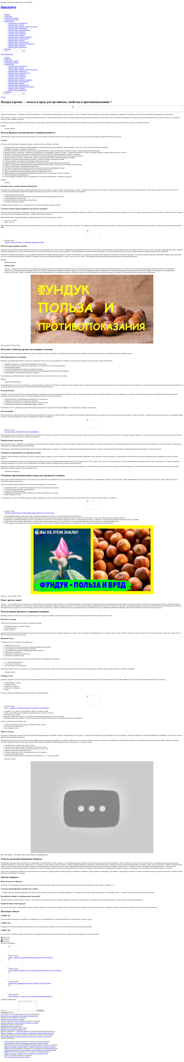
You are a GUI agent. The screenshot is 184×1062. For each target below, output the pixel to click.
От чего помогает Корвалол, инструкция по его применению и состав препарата (34, 970)
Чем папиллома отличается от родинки (17, 1057)
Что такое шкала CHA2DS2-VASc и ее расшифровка (22, 432)
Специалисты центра (11, 20)
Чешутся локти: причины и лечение (12, 1019)
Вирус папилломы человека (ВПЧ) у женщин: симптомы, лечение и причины (30, 1046)
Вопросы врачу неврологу (17, 33)
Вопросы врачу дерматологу (17, 28)
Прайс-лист (8, 16)
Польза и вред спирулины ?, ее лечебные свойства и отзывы (24, 242)
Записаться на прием (11, 18)
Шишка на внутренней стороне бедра (13, 1029)
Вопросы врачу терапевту (16, 45)
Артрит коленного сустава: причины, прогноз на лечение (20, 1023)
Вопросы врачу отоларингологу (18, 42)
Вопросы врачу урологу (16, 25)
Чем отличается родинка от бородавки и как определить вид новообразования (30, 1050)
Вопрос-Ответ (9, 21)
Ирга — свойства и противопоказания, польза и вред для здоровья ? (27, 708)
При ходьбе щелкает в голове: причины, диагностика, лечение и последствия (26, 1036)
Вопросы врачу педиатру (16, 35)
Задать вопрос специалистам (17, 23)
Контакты (8, 49)
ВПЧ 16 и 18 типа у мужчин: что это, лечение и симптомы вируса (26, 1053)
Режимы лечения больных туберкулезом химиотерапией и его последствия (29, 513)
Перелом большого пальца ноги (11, 1026)
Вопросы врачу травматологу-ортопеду (21, 44)
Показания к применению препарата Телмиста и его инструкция (29, 983)
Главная (7, 14)
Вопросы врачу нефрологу (17, 32)
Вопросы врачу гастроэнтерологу (19, 30)
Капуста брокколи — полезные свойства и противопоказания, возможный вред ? (27, 1033)
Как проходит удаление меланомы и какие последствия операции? (26, 1043)
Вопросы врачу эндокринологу (18, 38)
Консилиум (8, 7)
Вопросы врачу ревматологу (17, 47)
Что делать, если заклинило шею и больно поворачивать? (19, 1016)
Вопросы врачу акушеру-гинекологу (20, 37)
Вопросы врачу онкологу (16, 40)
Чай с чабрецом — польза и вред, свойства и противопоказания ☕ (30, 996)
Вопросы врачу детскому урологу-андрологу (23, 26)
